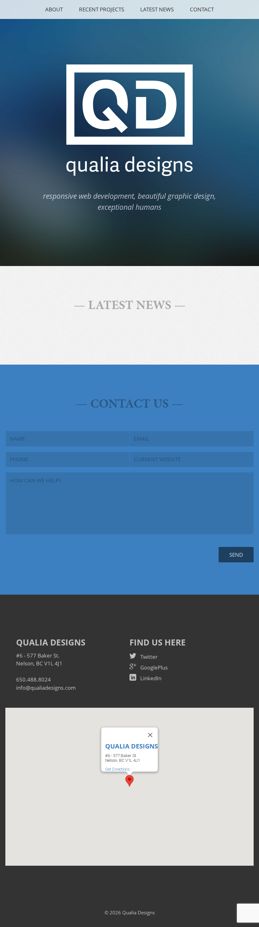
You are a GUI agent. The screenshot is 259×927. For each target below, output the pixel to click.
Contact (202, 9)
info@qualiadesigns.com (46, 687)
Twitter (149, 656)
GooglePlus (154, 667)
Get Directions (117, 769)
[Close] (150, 734)
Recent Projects (101, 9)
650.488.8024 (33, 679)
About (54, 9)
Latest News (157, 9)
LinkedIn (150, 678)
